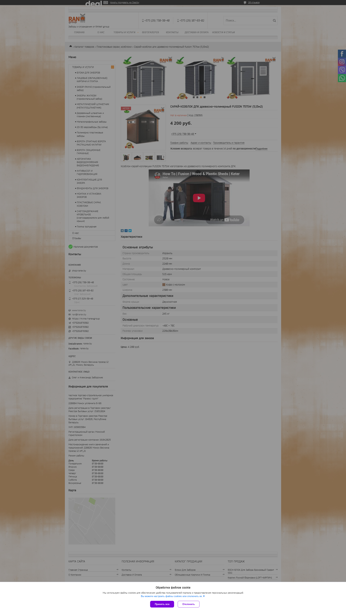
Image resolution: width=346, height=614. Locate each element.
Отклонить (188, 604)
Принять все (162, 604)
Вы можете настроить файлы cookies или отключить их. (172, 596)
